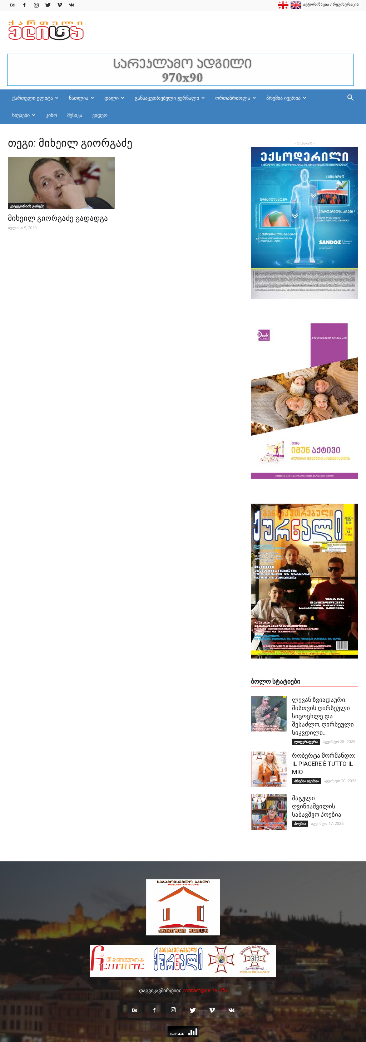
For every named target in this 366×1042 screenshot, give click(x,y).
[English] (296, 7)
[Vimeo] (59, 5)
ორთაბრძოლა (232, 97)
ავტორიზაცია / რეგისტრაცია (331, 4)
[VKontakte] (71, 5)
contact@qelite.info (205, 990)
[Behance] (12, 5)
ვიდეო (100, 115)
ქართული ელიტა (32, 97)
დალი (111, 97)
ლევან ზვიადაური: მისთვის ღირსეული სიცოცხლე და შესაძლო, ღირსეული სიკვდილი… (323, 716)
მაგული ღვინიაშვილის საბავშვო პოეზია (316, 806)
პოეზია (300, 823)
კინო (51, 115)
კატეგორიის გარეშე (27, 206)
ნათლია (78, 97)
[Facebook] (24, 5)
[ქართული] (283, 7)
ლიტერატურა (306, 741)
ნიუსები (21, 115)
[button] (350, 98)
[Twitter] (48, 5)
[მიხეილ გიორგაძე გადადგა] (61, 183)
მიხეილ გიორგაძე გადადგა (58, 218)
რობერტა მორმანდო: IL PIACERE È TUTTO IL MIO (323, 764)
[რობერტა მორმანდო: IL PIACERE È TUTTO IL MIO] (269, 769)
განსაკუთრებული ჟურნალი (167, 97)
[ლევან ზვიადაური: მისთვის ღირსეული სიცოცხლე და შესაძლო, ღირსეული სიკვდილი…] (269, 714)
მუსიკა (74, 115)
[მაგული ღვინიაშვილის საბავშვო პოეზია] (269, 812)
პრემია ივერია (283, 97)
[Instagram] (36, 5)
